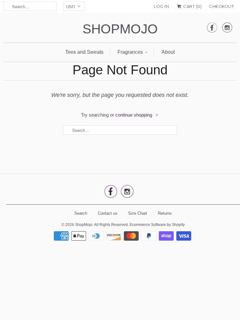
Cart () (192, 6)
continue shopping (134, 115)
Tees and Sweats (84, 52)
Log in (161, 6)
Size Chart (137, 213)
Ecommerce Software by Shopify (157, 224)
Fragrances (130, 52)
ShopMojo (120, 29)
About (168, 52)
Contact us (108, 213)
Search (80, 213)
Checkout (221, 6)
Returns (165, 213)
